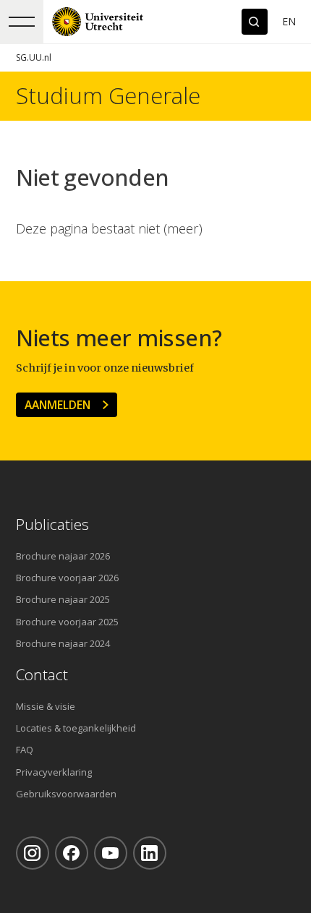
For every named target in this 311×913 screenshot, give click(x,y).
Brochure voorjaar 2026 (67, 577)
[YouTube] (110, 853)
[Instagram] (32, 853)
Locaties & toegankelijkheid (76, 727)
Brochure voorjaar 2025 (67, 621)
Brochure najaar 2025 (63, 599)
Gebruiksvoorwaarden (66, 793)
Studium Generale (108, 96)
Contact (42, 675)
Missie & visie (45, 706)
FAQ (24, 749)
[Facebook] (71, 853)
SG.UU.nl (33, 57)
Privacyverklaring (54, 772)
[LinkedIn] (149, 853)
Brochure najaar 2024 (63, 643)
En (289, 21)
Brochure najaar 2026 (63, 555)
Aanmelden (57, 405)
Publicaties (52, 524)
